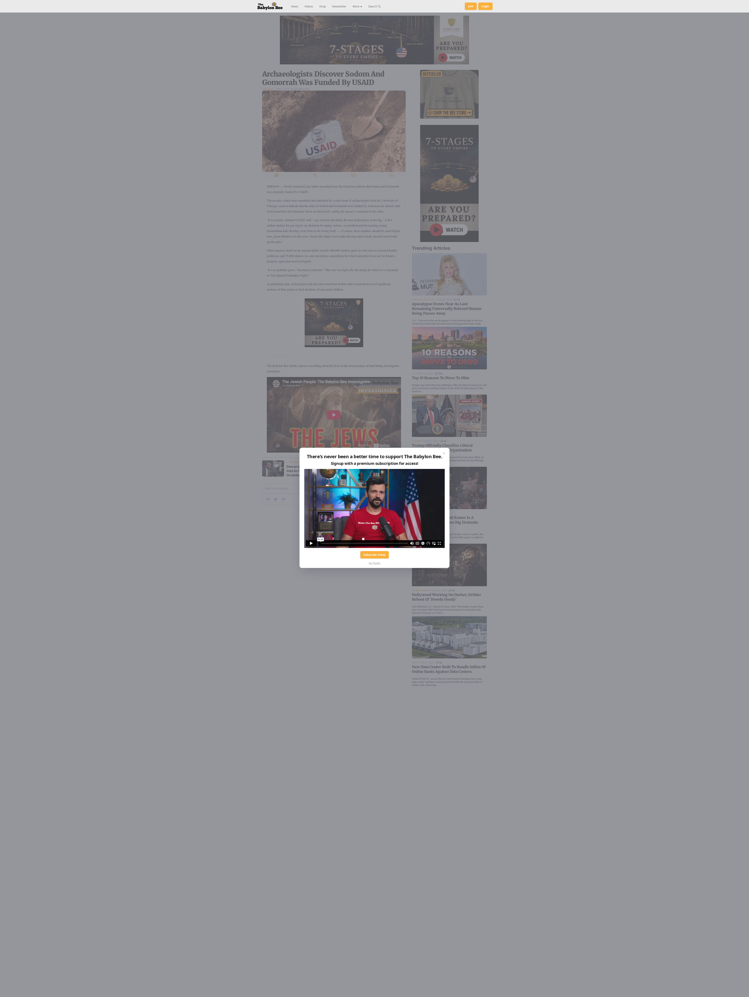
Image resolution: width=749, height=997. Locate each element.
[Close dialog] (444, 453)
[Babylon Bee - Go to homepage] (270, 6)
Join (470, 6)
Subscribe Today (374, 555)
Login (485, 6)
